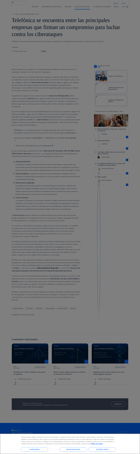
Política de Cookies (97, 443)
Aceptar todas (102, 449)
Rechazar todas (73, 449)
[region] (70, 444)
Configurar (34, 449)
